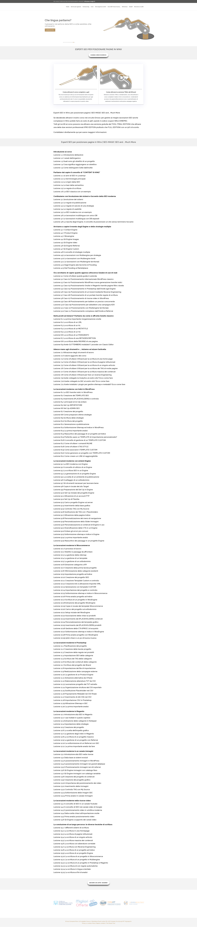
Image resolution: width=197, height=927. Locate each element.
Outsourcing (86, 6)
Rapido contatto (100, 923)
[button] (63, 42)
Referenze (125, 6)
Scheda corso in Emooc (98, 55)
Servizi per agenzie (76, 6)
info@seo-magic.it (89, 1)
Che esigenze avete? (100, 6)
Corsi (92, 6)
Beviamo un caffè (139, 6)
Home (67, 6)
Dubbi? (131, 6)
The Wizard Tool (110, 923)
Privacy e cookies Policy (88, 923)
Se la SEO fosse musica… (114, 6)
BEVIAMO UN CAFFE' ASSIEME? (98, 882)
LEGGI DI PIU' (50, 30)
